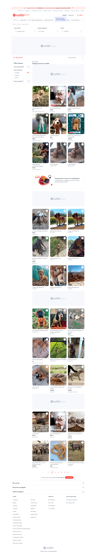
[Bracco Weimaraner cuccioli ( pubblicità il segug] (40, 454)
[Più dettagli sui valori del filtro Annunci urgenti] (22, 81)
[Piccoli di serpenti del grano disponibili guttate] (58, 454)
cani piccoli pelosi (75, 20)
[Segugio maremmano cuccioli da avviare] (40, 250)
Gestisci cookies (16, 517)
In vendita (17, 72)
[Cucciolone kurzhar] (76, 350)
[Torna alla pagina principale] (21, 15)
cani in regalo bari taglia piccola (35, 20)
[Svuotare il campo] (34, 31)
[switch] (28, 67)
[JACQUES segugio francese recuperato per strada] (58, 322)
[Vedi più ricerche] (83, 20)
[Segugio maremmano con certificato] (58, 350)
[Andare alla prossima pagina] (67, 472)
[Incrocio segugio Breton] (40, 350)
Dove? (62, 28)
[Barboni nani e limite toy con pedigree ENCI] (76, 127)
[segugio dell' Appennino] (76, 250)
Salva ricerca (19, 57)
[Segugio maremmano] (40, 99)
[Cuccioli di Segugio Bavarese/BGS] (40, 322)
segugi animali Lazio (48, 20)
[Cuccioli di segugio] (58, 127)
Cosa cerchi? (17, 28)
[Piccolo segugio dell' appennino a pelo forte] (76, 322)
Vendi (81, 15)
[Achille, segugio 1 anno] (58, 250)
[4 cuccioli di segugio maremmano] (40, 222)
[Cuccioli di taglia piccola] (58, 99)
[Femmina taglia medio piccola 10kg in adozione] (76, 454)
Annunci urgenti (18, 81)
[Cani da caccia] (40, 379)
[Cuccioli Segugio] (58, 156)
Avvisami (70, 477)
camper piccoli (23, 20)
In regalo (17, 75)
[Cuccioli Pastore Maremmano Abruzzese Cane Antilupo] (40, 127)
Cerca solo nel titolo (19, 67)
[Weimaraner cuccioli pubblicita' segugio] (76, 379)
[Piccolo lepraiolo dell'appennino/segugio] (40, 156)
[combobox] (25, 31)
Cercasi (16, 77)
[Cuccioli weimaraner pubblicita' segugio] (58, 379)
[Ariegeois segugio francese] (76, 99)
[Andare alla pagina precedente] (48, 472)
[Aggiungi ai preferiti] (47, 88)
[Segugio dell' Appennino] (58, 222)
